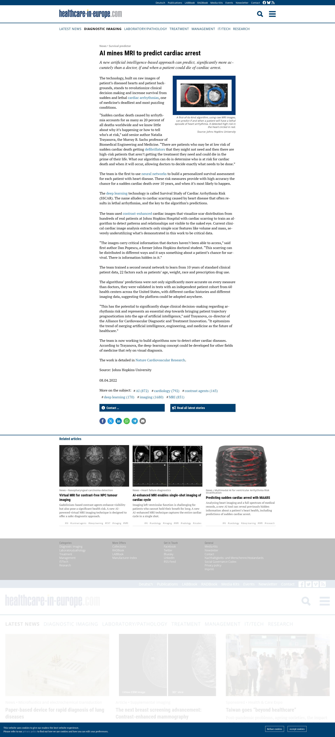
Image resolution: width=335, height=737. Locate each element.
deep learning (117, 193)
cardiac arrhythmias (143, 97)
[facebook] (264, 3)
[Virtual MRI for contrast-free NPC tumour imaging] (94, 466)
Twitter (168, 550)
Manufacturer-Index (124, 558)
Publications (175, 2)
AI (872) (142, 390)
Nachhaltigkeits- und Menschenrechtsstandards (234, 558)
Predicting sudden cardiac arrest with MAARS (238, 498)
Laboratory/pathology (145, 29)
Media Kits (216, 2)
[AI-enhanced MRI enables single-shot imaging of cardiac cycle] (167, 466)
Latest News (70, 29)
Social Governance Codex (220, 562)
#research (270, 523)
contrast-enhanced (137, 213)
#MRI (125, 523)
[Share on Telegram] (135, 421)
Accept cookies (297, 729)
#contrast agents (78, 523)
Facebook (170, 546)
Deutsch (160, 2)
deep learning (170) (119, 397)
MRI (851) (176, 397)
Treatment (179, 29)
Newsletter (242, 2)
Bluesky (168, 554)
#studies (197, 523)
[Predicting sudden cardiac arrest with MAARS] (241, 466)
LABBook (190, 2)
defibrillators (155, 149)
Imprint (209, 569)
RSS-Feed (170, 562)
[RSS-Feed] (273, 3)
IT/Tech (224, 29)
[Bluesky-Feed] (268, 3)
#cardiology (155, 523)
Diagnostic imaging (103, 29)
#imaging (116, 523)
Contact (255, 2)
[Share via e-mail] (143, 421)
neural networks (154, 173)
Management (203, 29)
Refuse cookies (274, 729)
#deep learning (95, 523)
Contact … (112, 408)
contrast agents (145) (201, 390)
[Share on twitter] (110, 421)
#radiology (186, 523)
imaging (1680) (151, 397)
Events (229, 2)
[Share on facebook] (102, 421)
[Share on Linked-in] (119, 421)
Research (241, 29)
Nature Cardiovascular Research (160, 360)
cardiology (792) (166, 390)
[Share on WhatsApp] (127, 421)
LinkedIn (169, 558)
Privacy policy (213, 565)
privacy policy (30, 731)
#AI (66, 523)
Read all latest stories (190, 408)
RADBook (202, 2)
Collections (119, 546)
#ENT (107, 523)
